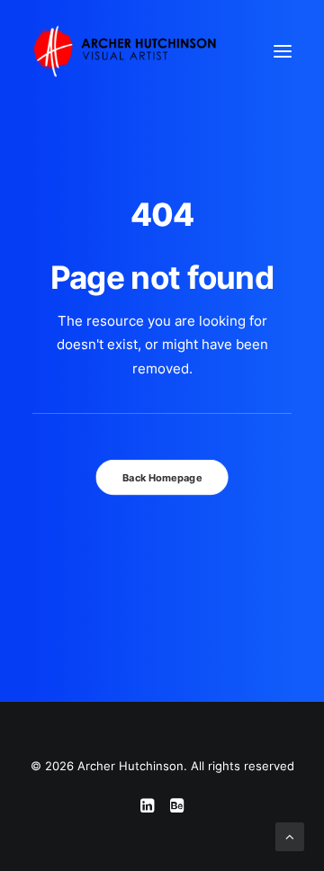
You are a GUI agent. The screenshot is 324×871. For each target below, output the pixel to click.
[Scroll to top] (289, 835)
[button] (282, 51)
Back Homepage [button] (162, 477)
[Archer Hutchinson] (124, 51)
